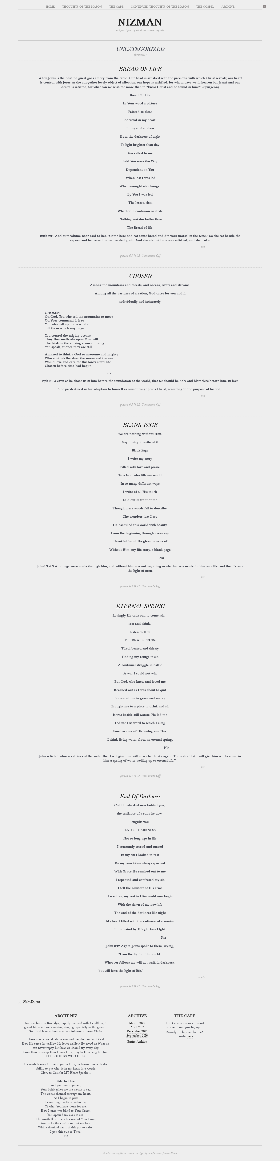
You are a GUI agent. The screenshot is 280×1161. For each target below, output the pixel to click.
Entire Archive (137, 1042)
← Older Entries (29, 1002)
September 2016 (137, 1036)
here (190, 1036)
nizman (140, 22)
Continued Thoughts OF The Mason (160, 6)
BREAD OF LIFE (140, 69)
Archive (228, 6)
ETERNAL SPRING (140, 606)
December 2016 (137, 1031)
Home (50, 6)
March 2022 (137, 1023)
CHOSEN (140, 276)
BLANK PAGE (140, 425)
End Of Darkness (140, 796)
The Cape (116, 6)
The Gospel (205, 6)
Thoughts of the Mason (82, 6)
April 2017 (137, 1027)
